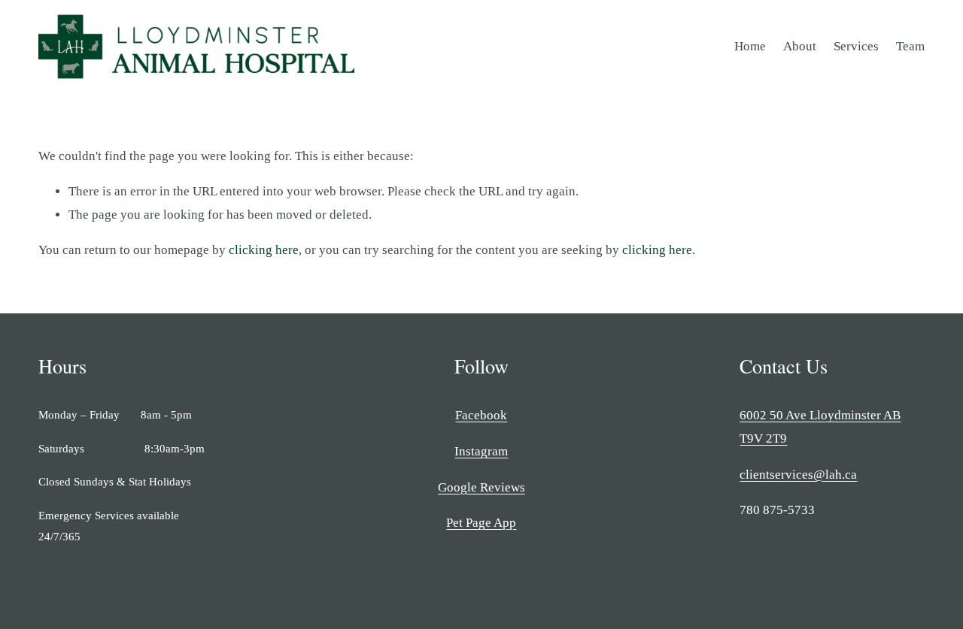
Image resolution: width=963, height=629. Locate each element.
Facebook (481, 415)
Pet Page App (481, 523)
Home (750, 46)
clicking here (264, 250)
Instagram (481, 451)
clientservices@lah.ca (798, 474)
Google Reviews (481, 487)
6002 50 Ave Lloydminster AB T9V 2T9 (820, 427)
